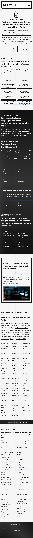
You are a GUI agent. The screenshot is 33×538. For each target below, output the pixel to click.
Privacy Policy (18, 528)
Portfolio (7, 528)
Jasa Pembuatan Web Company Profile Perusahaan (8, 85)
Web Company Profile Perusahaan (22, 33)
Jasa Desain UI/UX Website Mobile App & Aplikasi (24, 103)
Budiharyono (10, 5)
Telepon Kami (24, 49)
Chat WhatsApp (12, 422)
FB (11, 534)
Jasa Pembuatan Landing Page (8, 91)
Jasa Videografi (17, 39)
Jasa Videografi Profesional (24, 97)
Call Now (24, 422)
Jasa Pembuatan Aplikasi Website (19, 37)
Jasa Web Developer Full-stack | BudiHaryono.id (11, 215)
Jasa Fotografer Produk (8, 97)
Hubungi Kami (16, 530)
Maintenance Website (7, 33)
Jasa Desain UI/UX (22, 41)
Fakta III (18, 133)
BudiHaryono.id (16, 524)
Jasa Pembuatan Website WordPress (12, 35)
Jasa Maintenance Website (24, 79)
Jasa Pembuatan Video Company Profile (8, 102)
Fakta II (13, 133)
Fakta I (8, 133)
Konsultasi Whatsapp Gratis (8, 49)
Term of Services (27, 528)
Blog (12, 528)
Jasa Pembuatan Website (21, 30)
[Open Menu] (29, 5)
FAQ (2, 528)
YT (16, 534)
